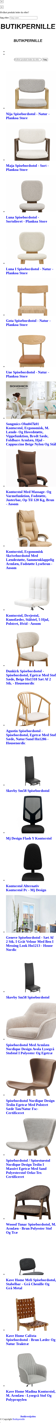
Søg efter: (4, 17)
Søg (45, 59)
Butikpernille (19, 1419)
